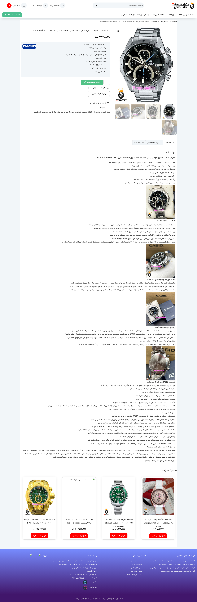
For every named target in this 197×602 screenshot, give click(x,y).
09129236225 (14, 14)
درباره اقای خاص (136, 567)
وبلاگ (139, 14)
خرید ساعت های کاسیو (161, 447)
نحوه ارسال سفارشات (135, 561)
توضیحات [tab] (168, 142)
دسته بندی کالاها (185, 14)
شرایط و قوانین (137, 564)
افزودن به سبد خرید (93, 82)
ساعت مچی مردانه (167, 21)
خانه (175, 21)
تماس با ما (123, 14)
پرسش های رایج (136, 571)
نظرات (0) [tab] (137, 142)
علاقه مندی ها (55, 5)
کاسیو (36, 112)
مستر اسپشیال (169, 450)
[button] (118, 31)
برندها (171, 14)
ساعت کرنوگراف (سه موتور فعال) (63, 112)
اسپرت (157, 21)
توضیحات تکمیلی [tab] (153, 142)
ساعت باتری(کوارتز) (93, 112)
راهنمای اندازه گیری (98, 93)
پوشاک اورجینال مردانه (134, 574)
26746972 (80, 578)
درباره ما (132, 14)
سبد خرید (15, 5)
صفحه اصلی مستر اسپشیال (154, 14)
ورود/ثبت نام (37, 5)
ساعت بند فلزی (80, 112)
